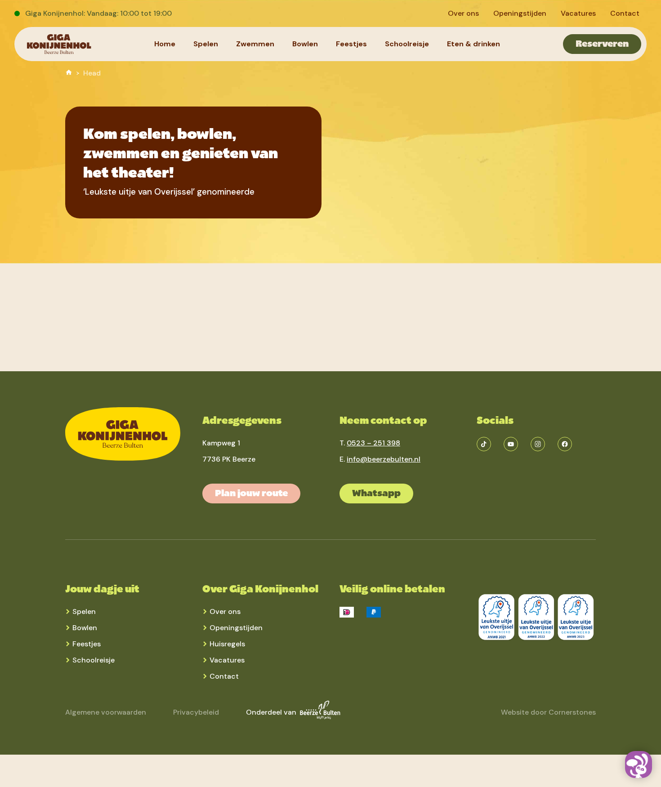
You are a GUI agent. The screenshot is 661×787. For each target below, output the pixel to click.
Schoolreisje (93, 660)
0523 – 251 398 (373, 443)
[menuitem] (463, 13)
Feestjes (86, 644)
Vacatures (227, 660)
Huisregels (227, 644)
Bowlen (84, 627)
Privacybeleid (196, 712)
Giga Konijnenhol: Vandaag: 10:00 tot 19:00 (98, 13)
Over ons (225, 611)
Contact (224, 676)
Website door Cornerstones (548, 712)
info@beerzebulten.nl (383, 459)
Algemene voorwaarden (105, 712)
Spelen (84, 611)
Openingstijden (236, 627)
